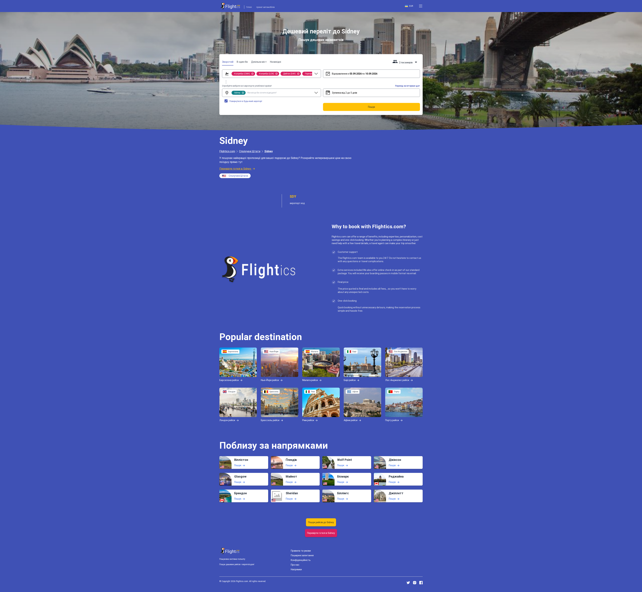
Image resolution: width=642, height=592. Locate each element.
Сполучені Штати (249, 151)
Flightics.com (227, 151)
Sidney (268, 151)
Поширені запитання (302, 555)
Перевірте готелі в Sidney (235, 168)
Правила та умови (301, 550)
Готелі (249, 7)
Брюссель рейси (270, 420)
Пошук (237, 465)
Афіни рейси (350, 420)
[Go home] (230, 551)
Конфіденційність (301, 560)
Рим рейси (308, 420)
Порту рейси (392, 420)
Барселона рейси (229, 380)
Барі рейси (350, 380)
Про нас (295, 564)
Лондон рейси (227, 420)
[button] (420, 6)
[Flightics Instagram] (415, 583)
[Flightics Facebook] (421, 582)
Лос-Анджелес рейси (397, 380)
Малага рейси (310, 380)
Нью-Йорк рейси (270, 380)
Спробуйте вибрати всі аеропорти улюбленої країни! (247, 86)
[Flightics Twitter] (408, 582)
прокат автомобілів (265, 7)
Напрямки (296, 569)
